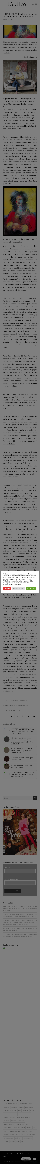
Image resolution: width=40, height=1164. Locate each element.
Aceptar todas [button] (31, 588)
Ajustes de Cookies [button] (18, 588)
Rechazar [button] (7, 588)
